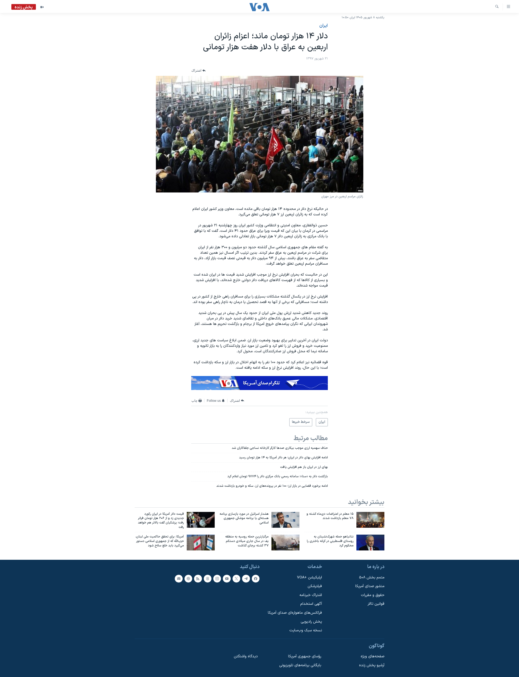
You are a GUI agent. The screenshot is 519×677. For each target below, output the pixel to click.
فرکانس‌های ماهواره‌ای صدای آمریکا (295, 613)
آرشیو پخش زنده (371, 665)
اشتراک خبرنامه (310, 595)
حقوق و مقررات (372, 595)
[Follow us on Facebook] (256, 578)
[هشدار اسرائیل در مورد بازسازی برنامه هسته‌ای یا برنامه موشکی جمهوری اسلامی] (285, 520)
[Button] (198, 70)
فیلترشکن (315, 586)
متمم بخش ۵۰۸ (371, 577)
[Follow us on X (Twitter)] (236, 578)
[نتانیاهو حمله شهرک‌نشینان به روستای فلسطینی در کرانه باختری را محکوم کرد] (370, 542)
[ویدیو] (42, 7)
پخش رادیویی (311, 621)
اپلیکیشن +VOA (309, 577)
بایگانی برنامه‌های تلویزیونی (300, 665)
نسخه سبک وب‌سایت (305, 630)
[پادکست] (188, 578)
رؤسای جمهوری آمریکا (304, 656)
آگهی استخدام (311, 604)
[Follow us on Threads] (207, 578)
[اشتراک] (178, 578)
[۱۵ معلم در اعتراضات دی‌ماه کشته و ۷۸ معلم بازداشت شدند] (370, 520)
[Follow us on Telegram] (246, 578)
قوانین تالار (376, 604)
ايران (323, 26)
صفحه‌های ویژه (372, 656)
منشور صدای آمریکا (369, 586)
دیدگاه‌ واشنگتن (246, 656)
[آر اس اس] (198, 578)
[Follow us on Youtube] (227, 578)
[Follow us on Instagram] (217, 578)
